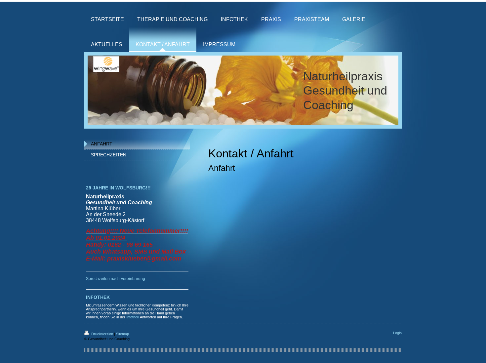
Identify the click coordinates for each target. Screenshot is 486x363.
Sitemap (122, 334)
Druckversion (102, 334)
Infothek (132, 317)
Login (397, 333)
